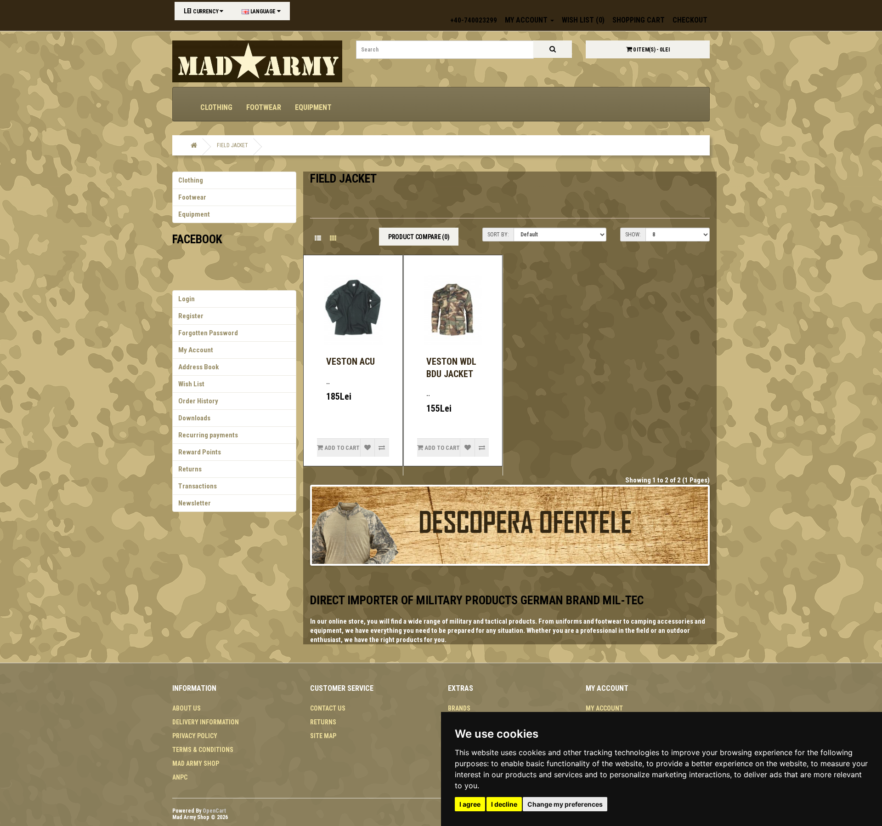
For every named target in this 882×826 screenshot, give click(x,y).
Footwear (263, 107)
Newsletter (194, 503)
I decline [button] (504, 804)
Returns (190, 469)
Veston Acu (350, 361)
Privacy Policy (194, 736)
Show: (633, 234)
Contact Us (327, 708)
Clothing (216, 107)
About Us (186, 708)
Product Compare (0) (418, 237)
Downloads (194, 418)
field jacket (232, 145)
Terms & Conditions (202, 749)
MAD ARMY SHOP (195, 763)
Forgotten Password (208, 333)
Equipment (313, 107)
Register (191, 316)
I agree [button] (470, 804)
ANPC (179, 777)
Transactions (197, 486)
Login (186, 299)
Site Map (323, 736)
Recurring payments (208, 435)
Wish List (191, 384)
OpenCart (214, 811)
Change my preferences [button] (565, 804)
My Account (195, 350)
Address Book (198, 367)
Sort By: (498, 234)
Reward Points (199, 452)
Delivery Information (205, 722)
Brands (459, 708)
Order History (198, 401)
